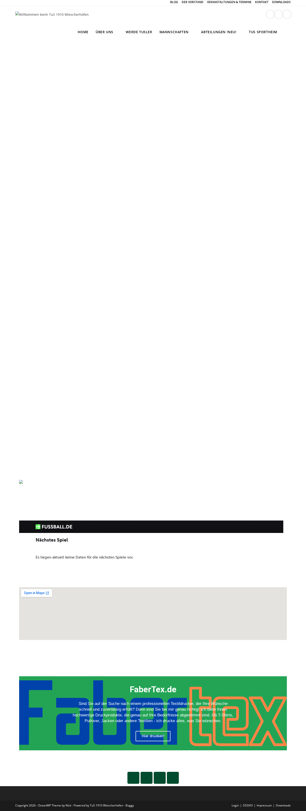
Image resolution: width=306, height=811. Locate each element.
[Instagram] (147, 778)
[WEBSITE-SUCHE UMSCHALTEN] (286, 32)
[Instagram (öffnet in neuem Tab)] (270, 14)
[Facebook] (160, 778)
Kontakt (261, 2)
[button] (24, 713)
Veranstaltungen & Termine (229, 2)
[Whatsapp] (133, 778)
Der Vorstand (192, 2)
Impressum (264, 805)
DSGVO (248, 805)
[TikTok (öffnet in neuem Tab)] (287, 14)
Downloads (281, 2)
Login (235, 805)
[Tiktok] (173, 778)
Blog (174, 2)
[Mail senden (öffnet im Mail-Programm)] (278, 14)
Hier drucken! (153, 736)
